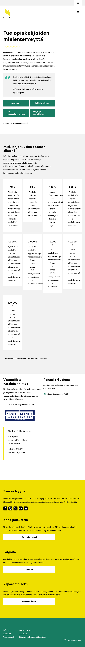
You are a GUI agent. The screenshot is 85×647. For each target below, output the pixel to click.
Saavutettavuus (25, 630)
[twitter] (15, 508)
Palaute (6, 630)
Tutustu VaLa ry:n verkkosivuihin (22, 404)
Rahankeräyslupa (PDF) (57, 394)
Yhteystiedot (8, 637)
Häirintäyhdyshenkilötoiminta (32, 637)
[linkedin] (26, 508)
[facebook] (5, 508)
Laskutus (7, 633)
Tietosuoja (23, 633)
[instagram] (10, 508)
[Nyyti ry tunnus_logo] (7, 8)
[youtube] (21, 508)
